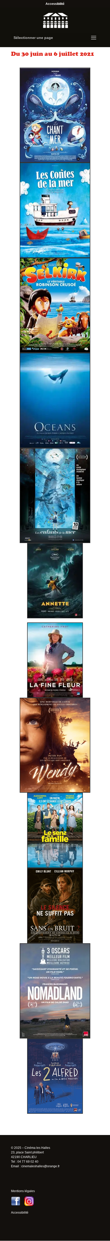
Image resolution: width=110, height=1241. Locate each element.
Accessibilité (55, 4)
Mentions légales (23, 1191)
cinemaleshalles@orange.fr (40, 1166)
